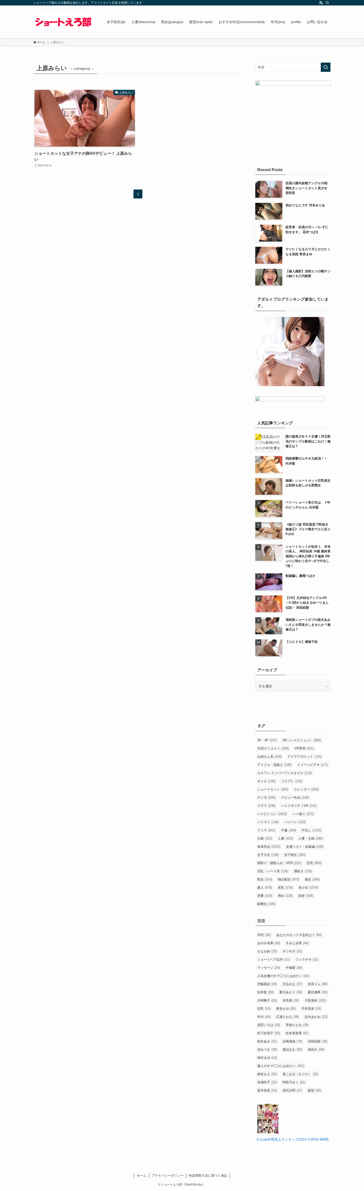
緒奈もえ (267, 1074)
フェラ (266, 830)
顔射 (305, 896)
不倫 (288, 830)
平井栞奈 (311, 1008)
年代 (263, 1017)
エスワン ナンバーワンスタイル (284, 773)
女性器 (291, 1000)
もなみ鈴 (267, 951)
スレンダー (306, 789)
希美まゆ (286, 1008)
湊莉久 (316, 1049)
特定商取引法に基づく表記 (208, 1175)
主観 (264, 838)
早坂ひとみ (297, 1025)
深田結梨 (317, 1041)
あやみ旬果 (268, 943)
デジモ (266, 797)
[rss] (321, 2)
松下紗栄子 (268, 1033)
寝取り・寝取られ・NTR (279, 863)
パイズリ (268, 822)
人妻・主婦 (310, 838)
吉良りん (317, 984)
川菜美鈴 (315, 1000)
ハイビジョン (272, 814)
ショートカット (272, 789)
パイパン (295, 822)
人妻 (285, 838)
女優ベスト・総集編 (304, 846)
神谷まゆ (267, 1058)
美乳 (285, 887)
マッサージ (268, 968)
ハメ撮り (303, 814)
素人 (264, 887)
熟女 (264, 879)
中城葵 (294, 968)
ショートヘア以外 (273, 959)
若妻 (264, 896)
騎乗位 (266, 904)
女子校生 (295, 855)
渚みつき (267, 1049)
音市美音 (267, 1090)
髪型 (314, 1090)
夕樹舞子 (267, 1000)
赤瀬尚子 (267, 1082)
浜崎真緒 (292, 1041)
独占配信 (288, 879)
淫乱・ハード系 (272, 871)
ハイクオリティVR (298, 806)
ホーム (141, 1175)
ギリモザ (292, 951)
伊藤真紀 (267, 984)
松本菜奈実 (297, 1033)
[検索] (327, 2)
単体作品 (268, 846)
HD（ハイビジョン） (302, 740)
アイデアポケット (304, 756)
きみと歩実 (297, 943)
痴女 (312, 879)
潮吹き (303, 871)
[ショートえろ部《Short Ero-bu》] (63, 21)
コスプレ (291, 781)
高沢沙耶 (292, 1090)
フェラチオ (306, 959)
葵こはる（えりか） (300, 1074)
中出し (311, 830)
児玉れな (292, 984)
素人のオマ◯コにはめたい (280, 1066)
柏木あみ (267, 1041)
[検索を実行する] (326, 67)
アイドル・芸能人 (274, 765)
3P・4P (267, 740)
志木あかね (316, 1017)
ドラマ (266, 806)
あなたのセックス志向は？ (299, 935)
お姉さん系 (269, 756)
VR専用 (304, 748)
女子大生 (268, 855)
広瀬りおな (287, 1017)
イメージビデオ (312, 765)
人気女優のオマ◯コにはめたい (283, 976)
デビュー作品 (295, 797)
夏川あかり (290, 992)
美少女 (308, 887)
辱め (285, 896)
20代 (264, 935)
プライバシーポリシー (168, 1175)
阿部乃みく (294, 1082)
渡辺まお (292, 1049)
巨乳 (314, 863)
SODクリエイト (273, 748)
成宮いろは (268, 1025)
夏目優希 (317, 992)
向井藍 (265, 992)
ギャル (266, 781)
